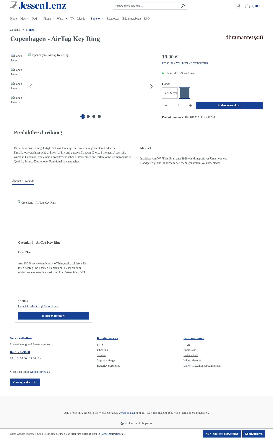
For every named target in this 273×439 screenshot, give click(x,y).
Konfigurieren (254, 433)
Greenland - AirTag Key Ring (39, 242)
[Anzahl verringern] (166, 105)
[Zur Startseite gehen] (38, 5)
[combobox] (146, 6)
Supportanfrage (106, 360)
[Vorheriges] (30, 86)
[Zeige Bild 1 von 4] (82, 116)
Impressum (189, 350)
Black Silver (169, 93)
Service (101, 355)
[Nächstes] (151, 86)
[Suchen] (182, 6)
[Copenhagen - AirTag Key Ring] (91, 86)
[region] (82, 86)
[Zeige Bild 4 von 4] (99, 116)
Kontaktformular (39, 371)
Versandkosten (127, 412)
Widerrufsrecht (192, 360)
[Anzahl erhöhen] (191, 105)
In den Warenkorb (229, 105)
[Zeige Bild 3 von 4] (93, 116)
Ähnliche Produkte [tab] (23, 181)
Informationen (193, 338)
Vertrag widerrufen (25, 382)
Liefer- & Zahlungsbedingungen (202, 365)
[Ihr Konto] (238, 6)
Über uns (102, 350)
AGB (186, 344)
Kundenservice (107, 338)
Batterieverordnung (108, 365)
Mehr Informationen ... (113, 433)
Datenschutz (190, 355)
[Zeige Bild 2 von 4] (88, 116)
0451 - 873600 (20, 352)
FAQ (100, 344)
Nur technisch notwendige (222, 433)
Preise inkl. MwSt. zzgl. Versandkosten (185, 62)
